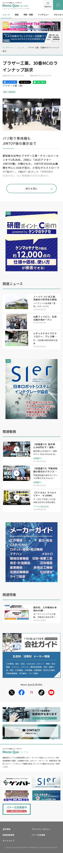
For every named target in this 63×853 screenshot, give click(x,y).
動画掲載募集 (8, 834)
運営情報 (6, 829)
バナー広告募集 (38, 834)
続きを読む (32, 188)
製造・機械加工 (9, 92)
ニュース (6, 14)
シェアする (11, 82)
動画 (17, 14)
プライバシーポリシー (41, 829)
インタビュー (43, 14)
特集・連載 (28, 14)
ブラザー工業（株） (13, 85)
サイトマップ (8, 840)
